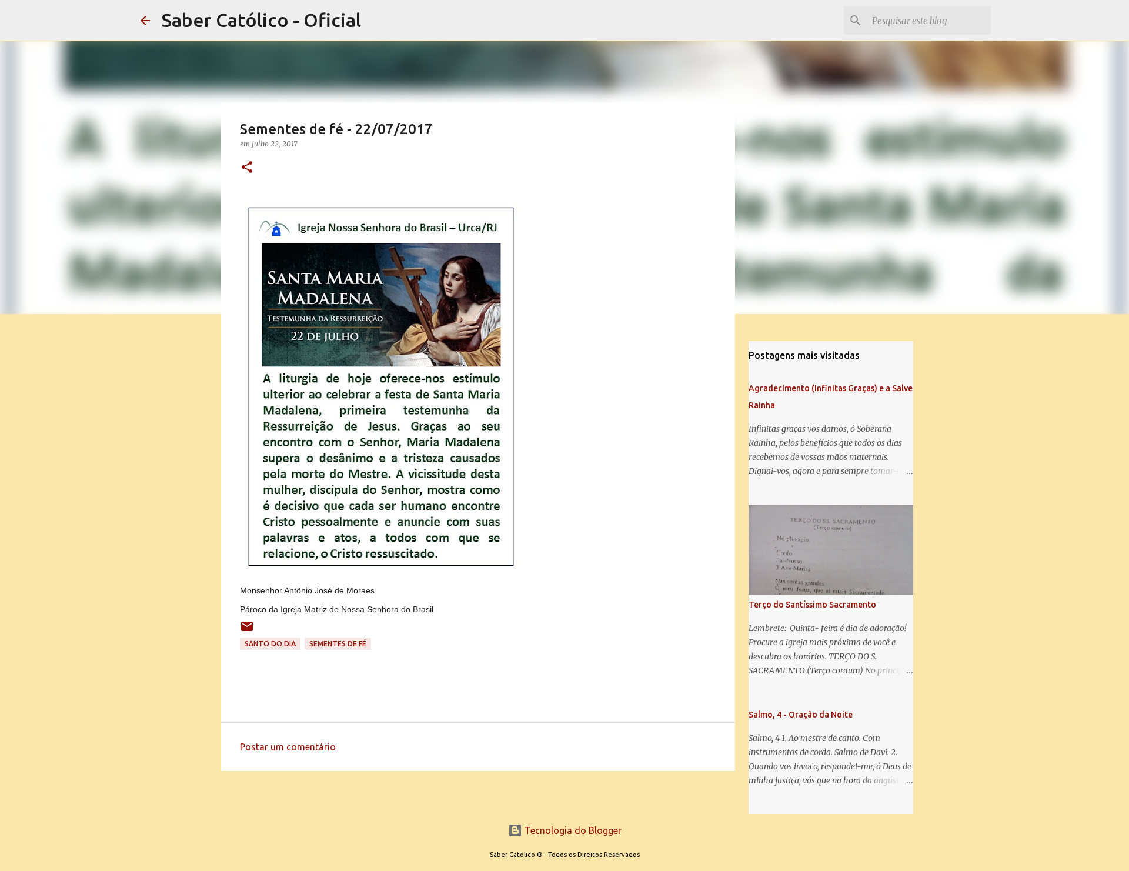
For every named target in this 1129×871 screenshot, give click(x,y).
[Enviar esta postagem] (247, 631)
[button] (247, 168)
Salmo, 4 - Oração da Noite (801, 714)
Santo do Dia (270, 644)
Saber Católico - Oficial (261, 20)
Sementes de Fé (337, 644)
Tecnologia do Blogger (572, 830)
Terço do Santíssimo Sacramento (812, 604)
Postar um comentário (288, 747)
